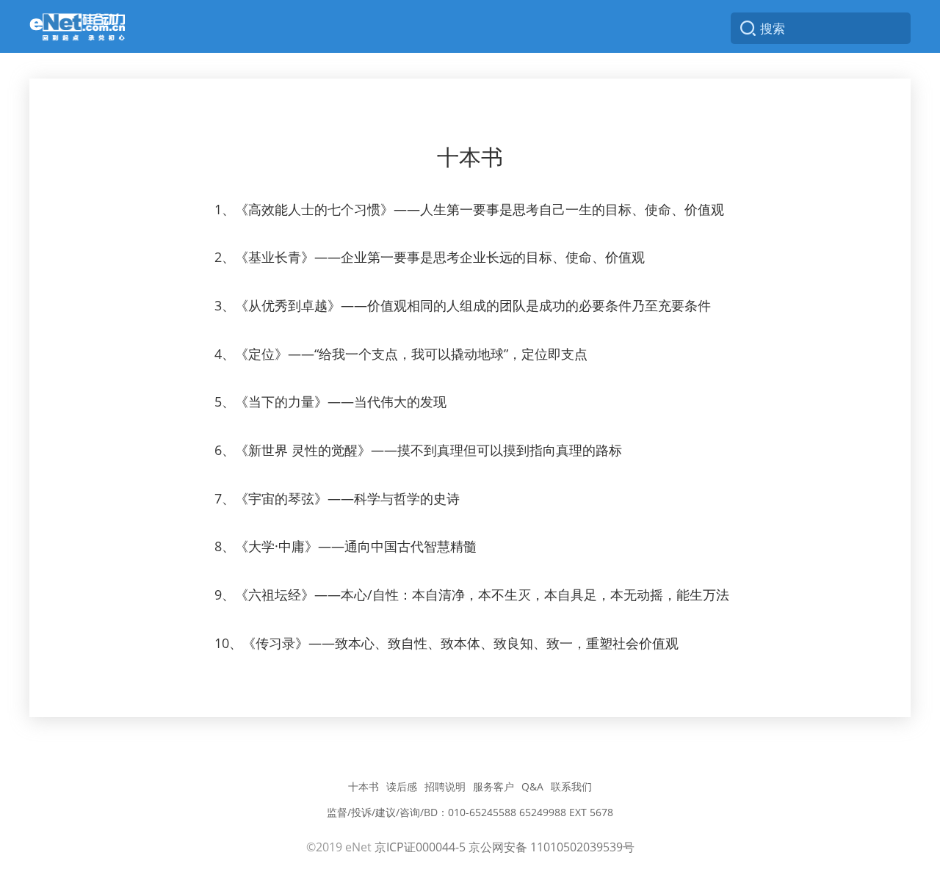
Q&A (532, 786)
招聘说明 (445, 786)
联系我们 (571, 786)
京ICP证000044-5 (420, 847)
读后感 (401, 786)
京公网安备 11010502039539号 (551, 847)
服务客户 (493, 786)
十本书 (363, 786)
